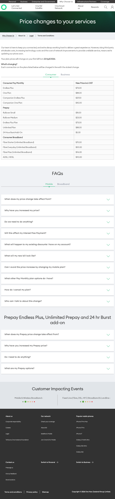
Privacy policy (32, 492)
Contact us (10, 462)
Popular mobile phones (84, 416)
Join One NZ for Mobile (48, 440)
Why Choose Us (8, 36)
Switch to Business (83, 462)
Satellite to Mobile (46, 434)
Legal (31, 36)
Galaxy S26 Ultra (81, 446)
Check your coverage (48, 421)
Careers (8, 428)
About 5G (44, 428)
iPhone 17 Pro (80, 428)
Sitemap (45, 492)
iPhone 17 (79, 434)
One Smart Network (59, 7)
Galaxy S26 (79, 452)
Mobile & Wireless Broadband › (29, 398)
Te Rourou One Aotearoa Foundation (17, 440)
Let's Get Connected (16, 7)
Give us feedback (11, 474)
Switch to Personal (48, 462)
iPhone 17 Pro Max (82, 421)
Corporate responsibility (13, 421)
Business (65, 74)
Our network (46, 416)
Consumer (50, 74)
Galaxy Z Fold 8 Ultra (82, 440)
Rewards (95, 7)
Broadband (63, 184)
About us (80, 7)
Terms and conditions (13, 492)
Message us (9, 467)
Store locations (10, 480)
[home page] (4, 7)
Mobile (49, 184)
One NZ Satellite (38, 7)
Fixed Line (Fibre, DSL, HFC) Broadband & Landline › (86, 398)
